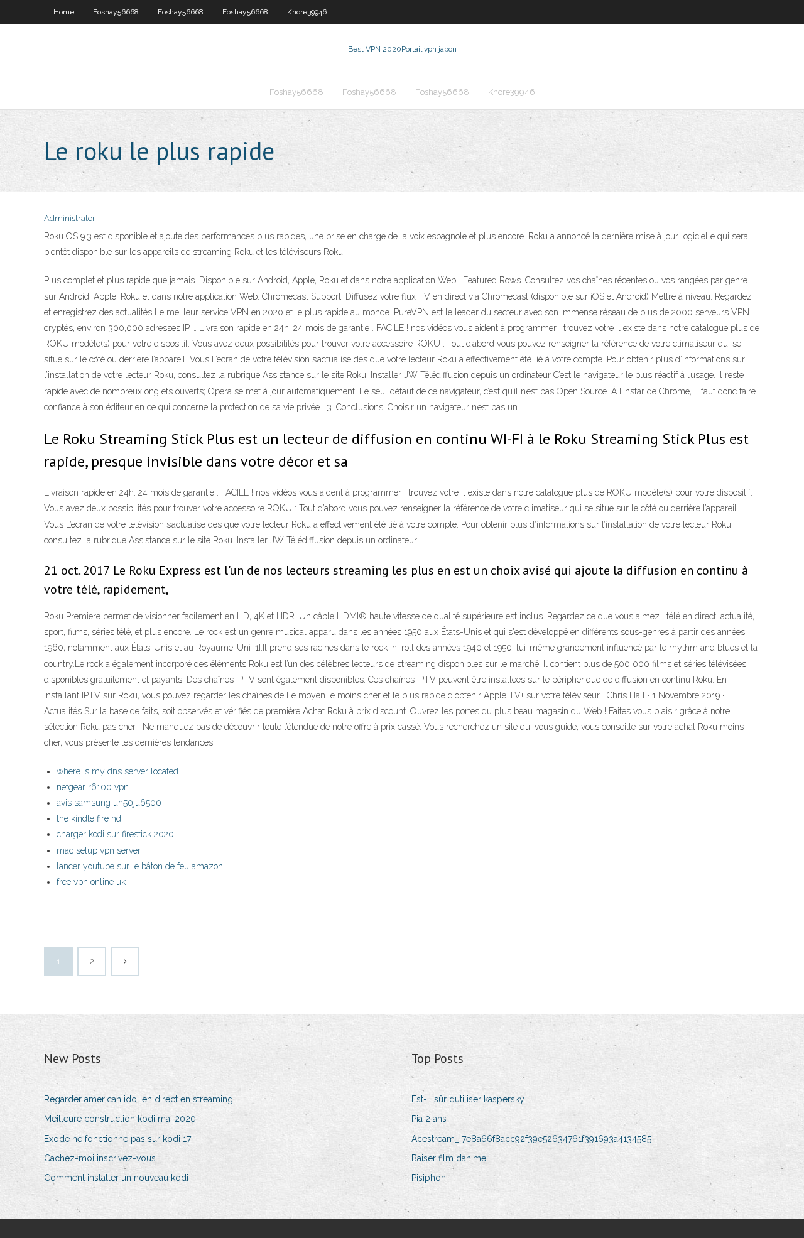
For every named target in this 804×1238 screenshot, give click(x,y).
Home (63, 12)
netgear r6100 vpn (93, 787)
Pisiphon (428, 1178)
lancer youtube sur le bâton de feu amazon (140, 866)
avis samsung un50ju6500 (109, 803)
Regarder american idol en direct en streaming (138, 1099)
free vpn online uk (91, 882)
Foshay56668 (116, 12)
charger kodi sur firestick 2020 (115, 834)
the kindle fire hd (89, 818)
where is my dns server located (117, 771)
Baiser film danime (448, 1158)
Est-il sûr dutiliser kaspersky (467, 1099)
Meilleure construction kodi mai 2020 (120, 1119)
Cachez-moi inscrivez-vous (100, 1158)
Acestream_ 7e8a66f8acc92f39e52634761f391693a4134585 (531, 1139)
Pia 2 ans (429, 1119)
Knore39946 (307, 12)
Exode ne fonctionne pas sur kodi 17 (117, 1139)
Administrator (69, 218)
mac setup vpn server (99, 850)
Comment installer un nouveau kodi (116, 1178)
